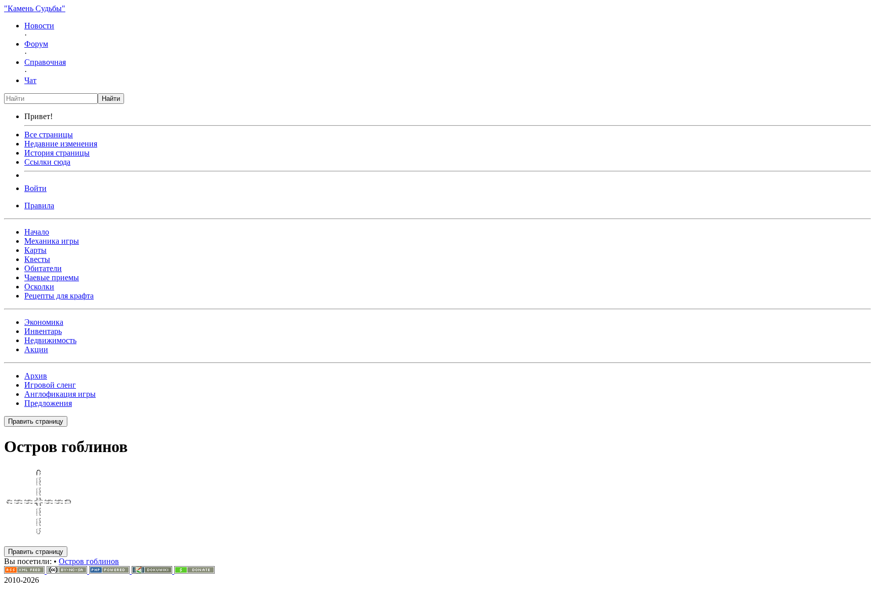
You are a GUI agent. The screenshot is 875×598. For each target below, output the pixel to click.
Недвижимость (50, 340)
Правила (39, 205)
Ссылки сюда (47, 162)
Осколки (39, 286)
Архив (35, 375)
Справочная (45, 62)
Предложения (48, 403)
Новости (39, 25)
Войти (35, 188)
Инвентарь (43, 331)
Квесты (37, 259)
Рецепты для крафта (59, 295)
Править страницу (35, 421)
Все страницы (48, 134)
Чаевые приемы (51, 277)
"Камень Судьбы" (34, 8)
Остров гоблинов (89, 561)
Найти (111, 98)
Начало (36, 232)
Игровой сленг (50, 385)
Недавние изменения (60, 143)
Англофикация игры (60, 394)
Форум (36, 44)
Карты (35, 250)
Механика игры (51, 241)
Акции (36, 349)
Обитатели (43, 268)
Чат (30, 80)
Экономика (43, 322)
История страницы (57, 152)
